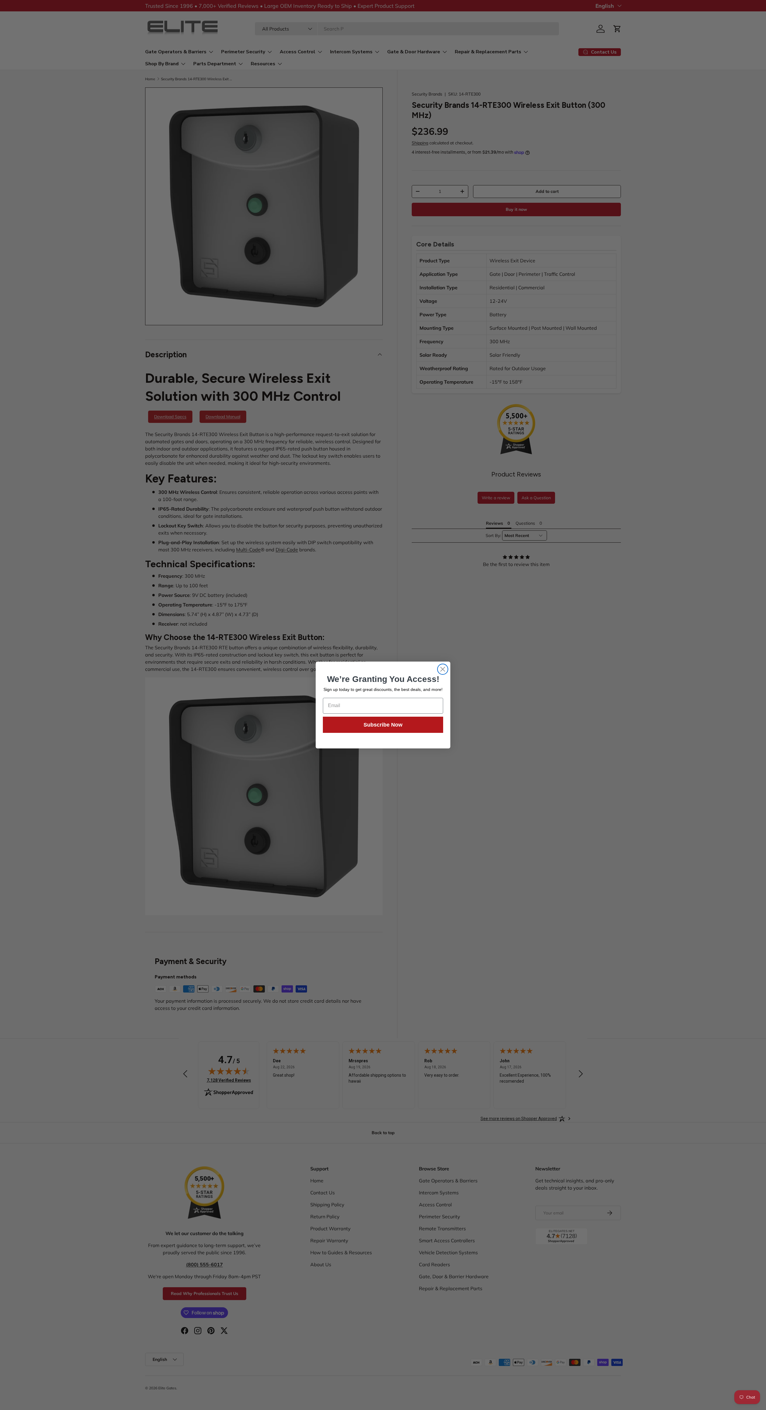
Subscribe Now (383, 725)
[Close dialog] (442, 669)
